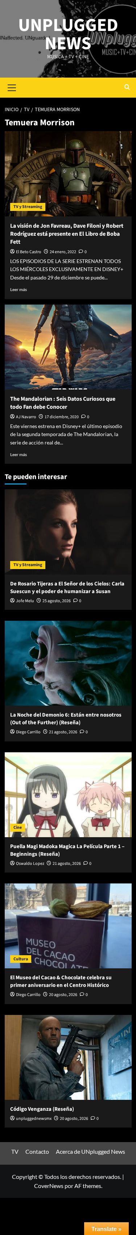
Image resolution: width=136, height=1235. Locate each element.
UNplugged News (68, 34)
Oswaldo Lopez (30, 863)
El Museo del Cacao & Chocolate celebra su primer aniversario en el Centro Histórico (61, 981)
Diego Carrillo (28, 732)
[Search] (127, 87)
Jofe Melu (25, 601)
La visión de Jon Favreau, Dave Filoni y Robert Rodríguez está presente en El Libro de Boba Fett (66, 234)
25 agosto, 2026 (56, 601)
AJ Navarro (26, 417)
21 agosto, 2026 (63, 732)
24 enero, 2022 (63, 252)
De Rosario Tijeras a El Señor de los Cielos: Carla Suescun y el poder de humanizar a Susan (67, 587)
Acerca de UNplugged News (90, 1151)
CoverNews (48, 1185)
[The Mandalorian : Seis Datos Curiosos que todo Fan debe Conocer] (68, 347)
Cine (17, 827)
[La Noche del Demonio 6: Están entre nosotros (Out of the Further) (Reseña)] (68, 663)
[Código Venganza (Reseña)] (68, 1057)
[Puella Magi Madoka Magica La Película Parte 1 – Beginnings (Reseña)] (68, 794)
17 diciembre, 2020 (62, 417)
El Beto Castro (28, 252)
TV (14, 1151)
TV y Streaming (27, 207)
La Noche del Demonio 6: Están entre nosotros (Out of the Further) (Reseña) (65, 718)
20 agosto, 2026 (63, 995)
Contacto (37, 1151)
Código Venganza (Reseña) (42, 1109)
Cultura (20, 959)
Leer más (18, 289)
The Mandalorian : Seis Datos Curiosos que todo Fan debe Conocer (62, 403)
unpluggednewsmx (33, 1119)
